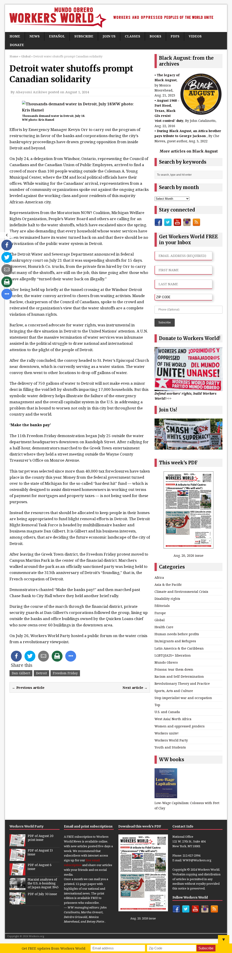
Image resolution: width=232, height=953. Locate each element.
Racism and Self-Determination (179, 676)
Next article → (135, 687)
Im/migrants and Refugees (175, 641)
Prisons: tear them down (174, 669)
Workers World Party (171, 740)
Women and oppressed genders (180, 726)
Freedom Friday (65, 673)
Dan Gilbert (21, 673)
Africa (159, 577)
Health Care (164, 627)
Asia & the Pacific (168, 584)
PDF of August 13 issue (40, 852)
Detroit (41, 673)
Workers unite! (167, 733)
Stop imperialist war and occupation (183, 698)
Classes (132, 36)
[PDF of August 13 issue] (17, 858)
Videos (195, 36)
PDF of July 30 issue (42, 894)
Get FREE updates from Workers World (53, 948)
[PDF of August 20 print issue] (17, 844)
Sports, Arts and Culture (174, 691)
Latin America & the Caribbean (179, 648)
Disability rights (167, 598)
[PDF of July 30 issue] (17, 902)
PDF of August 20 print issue (40, 838)
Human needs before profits (177, 634)
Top (157, 705)
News (34, 36)
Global (160, 620)
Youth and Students (170, 747)
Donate (17, 45)
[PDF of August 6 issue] (17, 873)
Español (57, 36)
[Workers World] (116, 18)
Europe (160, 613)
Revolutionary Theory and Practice (182, 683)
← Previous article (28, 687)
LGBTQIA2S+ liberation (173, 655)
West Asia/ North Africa (173, 719)
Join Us (109, 36)
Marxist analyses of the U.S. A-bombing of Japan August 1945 (43, 883)
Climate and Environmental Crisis (181, 591)
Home (15, 36)
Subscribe (83, 36)
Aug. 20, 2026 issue (188, 555)
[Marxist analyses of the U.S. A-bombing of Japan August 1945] (17, 887)
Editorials (162, 605)
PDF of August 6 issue (39, 867)
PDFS (175, 36)
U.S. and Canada (167, 712)
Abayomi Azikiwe (31, 92)
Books (155, 36)
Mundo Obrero (166, 662)
